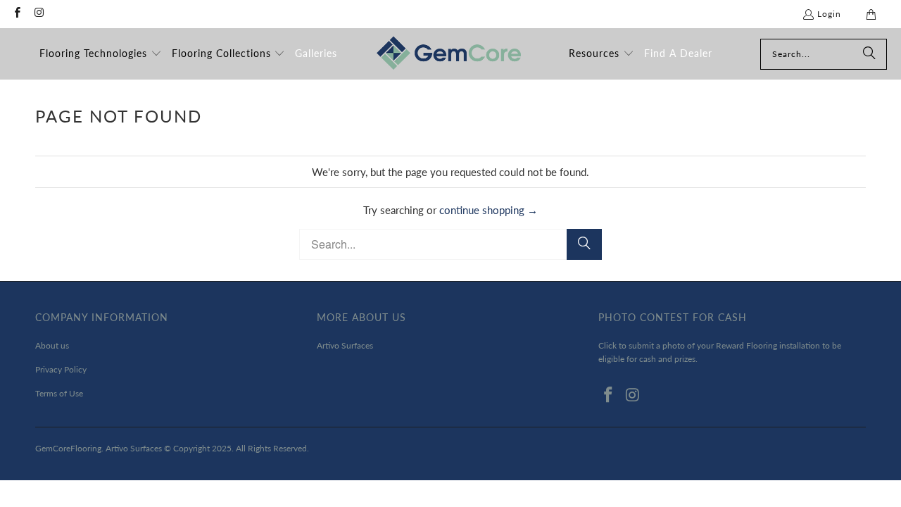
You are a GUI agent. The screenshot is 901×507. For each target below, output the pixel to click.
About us (52, 345)
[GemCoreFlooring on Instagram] (38, 13)
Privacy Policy (61, 369)
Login (829, 13)
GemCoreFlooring (68, 448)
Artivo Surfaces (345, 345)
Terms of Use (59, 393)
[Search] (869, 54)
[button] (100, 54)
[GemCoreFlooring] (449, 54)
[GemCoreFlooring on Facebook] (17, 13)
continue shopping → (488, 210)
